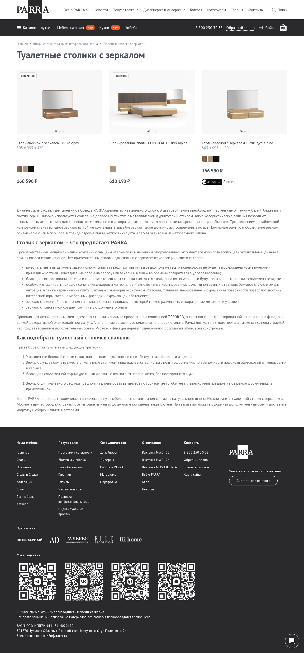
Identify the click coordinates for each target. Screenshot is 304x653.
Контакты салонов (196, 467)
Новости (101, 9)
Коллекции (24, 482)
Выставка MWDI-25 (156, 452)
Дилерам (107, 460)
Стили (20, 489)
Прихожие (24, 467)
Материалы (216, 9)
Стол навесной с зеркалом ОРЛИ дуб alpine (237, 143)
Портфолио (108, 482)
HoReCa (130, 27)
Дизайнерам (109, 452)
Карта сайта (192, 474)
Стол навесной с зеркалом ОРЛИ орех (48, 143)
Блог (145, 482)
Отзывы (63, 482)
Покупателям (123, 9)
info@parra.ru (56, 636)
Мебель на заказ (75, 27)
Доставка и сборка (72, 460)
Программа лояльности (75, 452)
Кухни (109, 27)
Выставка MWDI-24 (156, 460)
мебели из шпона (90, 612)
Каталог (29, 27)
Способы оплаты (70, 467)
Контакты (256, 9)
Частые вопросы (70, 489)
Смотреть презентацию (253, 481)
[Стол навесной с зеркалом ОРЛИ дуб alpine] (244, 103)
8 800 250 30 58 (209, 27)
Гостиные (23, 452)
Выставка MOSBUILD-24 (159, 467)
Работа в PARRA (111, 467)
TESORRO (176, 316)
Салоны (237, 9)
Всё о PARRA (74, 9)
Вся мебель (25, 496)
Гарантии (64, 474)
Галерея (196, 9)
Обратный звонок (240, 27)
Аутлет (46, 27)
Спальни (22, 460)
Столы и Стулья (27, 474)
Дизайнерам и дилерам (162, 9)
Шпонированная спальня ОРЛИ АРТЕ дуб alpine (148, 143)
